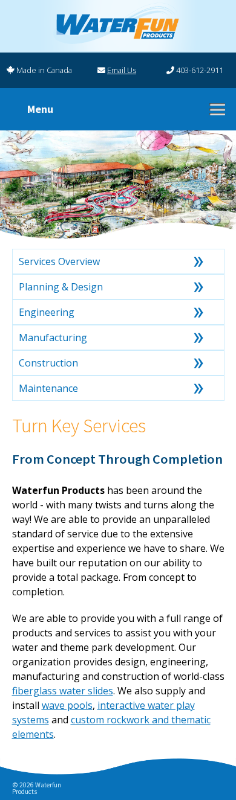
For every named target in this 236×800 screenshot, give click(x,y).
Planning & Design (61, 286)
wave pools (67, 705)
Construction (48, 363)
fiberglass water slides (62, 690)
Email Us (121, 70)
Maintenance (48, 388)
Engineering (46, 312)
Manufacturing (53, 337)
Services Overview (59, 261)
